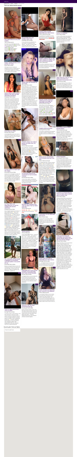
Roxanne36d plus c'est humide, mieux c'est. (28, 38)
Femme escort (6, 3)
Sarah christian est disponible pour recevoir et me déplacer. (47, 290)
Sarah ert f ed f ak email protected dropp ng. (28, 306)
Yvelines (15, 3)
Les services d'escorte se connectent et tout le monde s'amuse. (29, 175)
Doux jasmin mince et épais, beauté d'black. (64, 128)
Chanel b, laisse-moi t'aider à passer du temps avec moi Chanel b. (29, 143)
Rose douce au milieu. (10, 131)
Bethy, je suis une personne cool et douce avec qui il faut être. (46, 158)
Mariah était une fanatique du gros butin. (29, 83)
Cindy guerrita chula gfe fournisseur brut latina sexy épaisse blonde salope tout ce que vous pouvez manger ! (64, 237)
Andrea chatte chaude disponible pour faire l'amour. (46, 32)
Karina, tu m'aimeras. (62, 33)
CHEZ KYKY (6, 1)
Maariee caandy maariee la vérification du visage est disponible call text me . (46, 101)
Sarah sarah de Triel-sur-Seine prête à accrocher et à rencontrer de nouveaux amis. (64, 79)
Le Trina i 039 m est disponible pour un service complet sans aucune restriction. (11, 206)
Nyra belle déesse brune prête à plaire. (12, 40)
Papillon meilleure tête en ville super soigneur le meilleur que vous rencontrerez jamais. (47, 60)
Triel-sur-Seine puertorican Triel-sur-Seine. (12, 310)
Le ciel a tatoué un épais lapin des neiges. (12, 170)
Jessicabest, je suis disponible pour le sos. (47, 215)
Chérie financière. (61, 156)
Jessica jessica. (26, 231)
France (12, 3)
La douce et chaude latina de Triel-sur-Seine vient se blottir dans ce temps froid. (64, 194)
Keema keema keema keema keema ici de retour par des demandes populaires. (12, 94)
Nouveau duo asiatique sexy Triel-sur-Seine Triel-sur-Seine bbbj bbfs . (30, 206)
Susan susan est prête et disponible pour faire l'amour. (46, 259)
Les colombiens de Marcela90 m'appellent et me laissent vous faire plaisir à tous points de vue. (12, 261)
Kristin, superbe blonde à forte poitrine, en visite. (12, 63)
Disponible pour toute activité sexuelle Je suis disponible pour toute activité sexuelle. (29, 272)
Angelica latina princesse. (45, 128)
